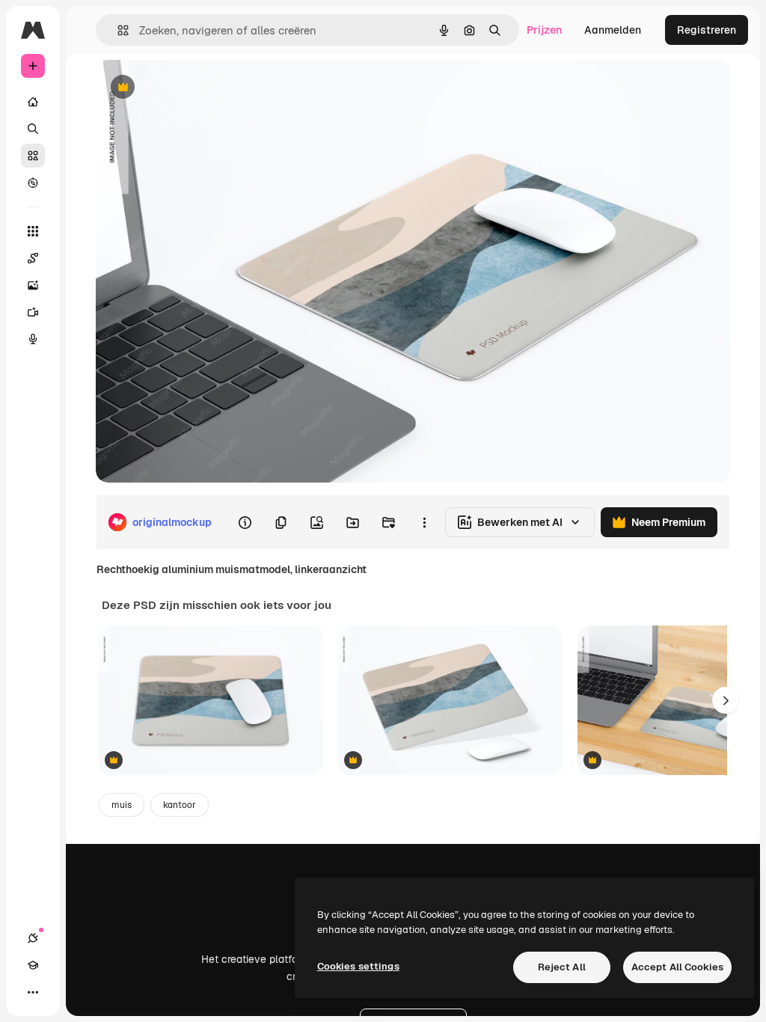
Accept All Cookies (677, 967)
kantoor (179, 805)
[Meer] (33, 992)
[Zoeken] (33, 129)
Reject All (562, 967)
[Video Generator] (33, 312)
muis (121, 805)
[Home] (33, 102)
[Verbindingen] (33, 938)
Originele (194, 88)
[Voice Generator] (33, 339)
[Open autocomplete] (117, 30)
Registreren (706, 30)
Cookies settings (358, 966)
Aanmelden (612, 30)
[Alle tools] (33, 231)
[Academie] (33, 965)
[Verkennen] (33, 183)
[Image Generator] (33, 285)
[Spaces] (33, 258)
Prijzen (544, 30)
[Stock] (33, 156)
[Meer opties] (424, 522)
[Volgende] (725, 700)
